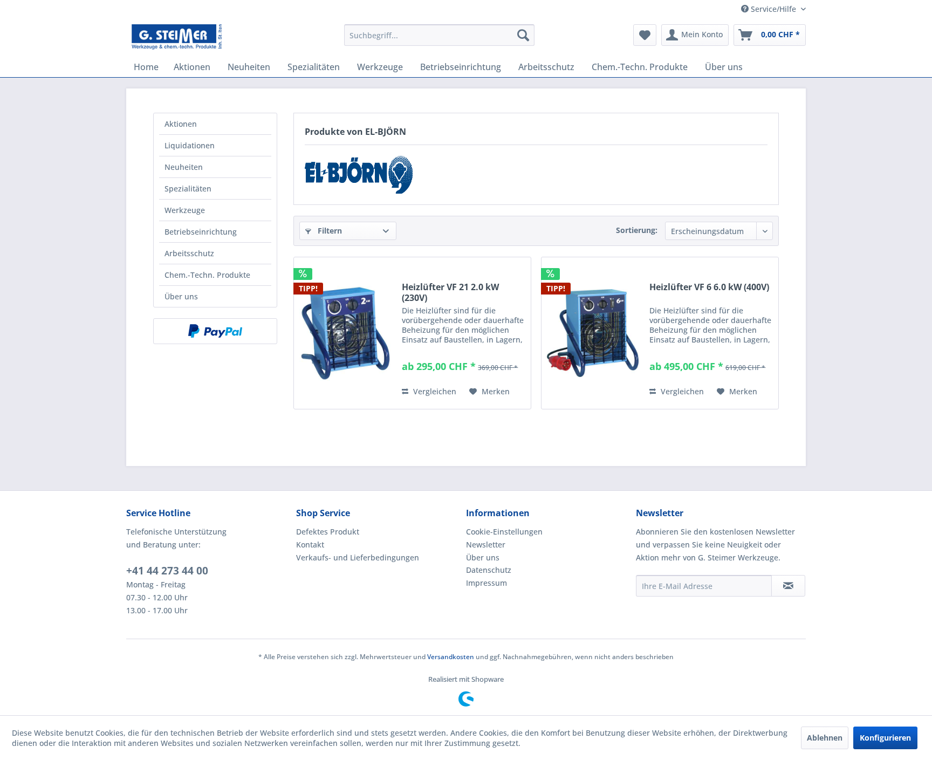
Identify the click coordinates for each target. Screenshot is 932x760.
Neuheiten (184, 167)
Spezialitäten (188, 188)
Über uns (181, 296)
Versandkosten (450, 656)
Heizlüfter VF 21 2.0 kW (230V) (450, 292)
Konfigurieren (885, 737)
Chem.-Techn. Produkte (207, 275)
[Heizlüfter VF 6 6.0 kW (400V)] (593, 333)
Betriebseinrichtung (201, 232)
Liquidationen (190, 145)
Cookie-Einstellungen (504, 531)
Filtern (329, 230)
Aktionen (181, 124)
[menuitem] (439, 35)
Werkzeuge (185, 210)
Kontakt (310, 544)
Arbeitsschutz (189, 253)
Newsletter (485, 544)
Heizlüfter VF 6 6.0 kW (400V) (709, 287)
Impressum (486, 583)
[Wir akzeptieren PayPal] (215, 331)
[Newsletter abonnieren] (788, 586)
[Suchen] (523, 35)
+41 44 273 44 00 (167, 571)
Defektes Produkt (327, 531)
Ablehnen (824, 737)
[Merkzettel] (644, 35)
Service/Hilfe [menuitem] (773, 9)
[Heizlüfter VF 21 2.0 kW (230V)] (345, 333)
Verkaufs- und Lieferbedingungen (357, 557)
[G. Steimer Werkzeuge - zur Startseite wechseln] (177, 37)
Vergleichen (433, 391)
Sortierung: (636, 230)
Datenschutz (488, 570)
